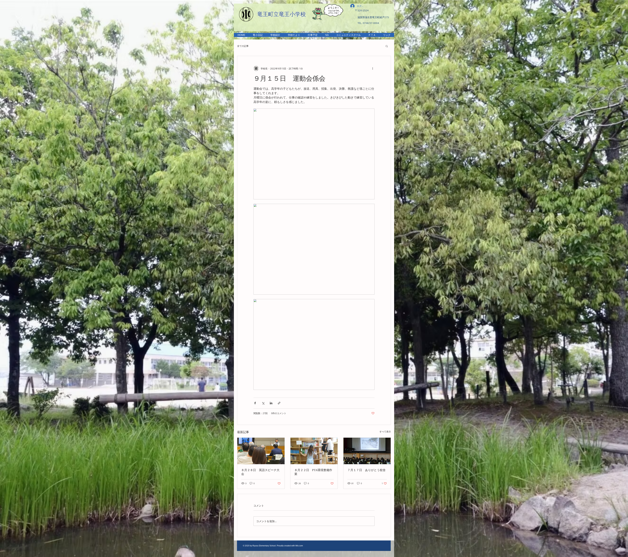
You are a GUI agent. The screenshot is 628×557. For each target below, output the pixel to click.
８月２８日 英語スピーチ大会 (260, 472)
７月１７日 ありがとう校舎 (366, 470)
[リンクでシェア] (279, 403)
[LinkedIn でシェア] (271, 403)
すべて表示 (385, 431)
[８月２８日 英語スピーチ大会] (261, 451)
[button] (275, 35)
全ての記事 (243, 45)
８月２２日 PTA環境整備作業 (313, 472)
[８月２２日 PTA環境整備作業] (314, 451)
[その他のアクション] (373, 68)
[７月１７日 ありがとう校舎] (367, 451)
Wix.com (299, 546)
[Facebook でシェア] (255, 403)
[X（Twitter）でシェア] (263, 403)
